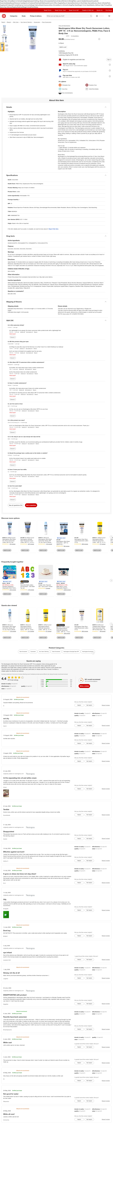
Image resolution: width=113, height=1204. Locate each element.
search (91, 16)
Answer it (12, 337)
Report (35, 332)
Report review (106, 705)
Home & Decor (57, 1)
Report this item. (54, 229)
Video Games (88, 3)
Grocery (88, 1)
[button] (64, 36)
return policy (66, 314)
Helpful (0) (22, 332)
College (24, 1)
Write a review (84, 686)
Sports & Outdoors (29, 3)
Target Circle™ (48, 10)
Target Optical (35, 5)
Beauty (12, 3)
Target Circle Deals (84, 5)
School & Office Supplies (55, 3)
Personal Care (18, 3)
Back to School (17, 1)
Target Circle (27, 7)
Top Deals (75, 5)
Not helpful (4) (30, 373)
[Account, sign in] (100, 16)
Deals (41, 5)
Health (40, 3)
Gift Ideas (8, 5)
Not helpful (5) (29, 352)
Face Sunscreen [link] (23, 651)
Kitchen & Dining (67, 1)
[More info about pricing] (99, 39)
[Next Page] (111, 536)
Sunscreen (37, 22)
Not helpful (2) (30, 394)
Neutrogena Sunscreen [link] (87, 651)
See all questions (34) (15, 505)
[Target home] (4, 16)
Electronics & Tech (78, 3)
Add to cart (62, 47)
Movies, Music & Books (99, 3)
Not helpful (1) (29, 332)
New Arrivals (54, 5)
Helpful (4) (22, 348)
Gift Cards (15, 5)
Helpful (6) (21, 369)
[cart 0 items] (109, 16)
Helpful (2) (22, 352)
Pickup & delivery (35, 16)
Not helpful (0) (29, 348)
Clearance (46, 5)
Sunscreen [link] (33, 651)
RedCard (20, 7)
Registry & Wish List (87, 10)
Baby (8, 3)
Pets (36, 3)
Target (3, 22)
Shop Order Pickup (102, 5)
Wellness (45, 3)
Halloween (30, 1)
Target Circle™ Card (60, 10)
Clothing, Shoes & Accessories (43, 1)
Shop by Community (24, 5)
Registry (14, 7)
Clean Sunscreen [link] (56, 651)
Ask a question (31, 505)
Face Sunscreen (46, 22)
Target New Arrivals (6, 1)
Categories (13, 16)
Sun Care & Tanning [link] (44, 651)
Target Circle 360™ (74, 10)
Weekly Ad (93, 5)
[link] (64, 36)
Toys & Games (67, 3)
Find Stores (34, 7)
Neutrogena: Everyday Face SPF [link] (71, 651)
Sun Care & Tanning (26, 22)
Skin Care (16, 22)
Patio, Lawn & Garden (79, 1)
